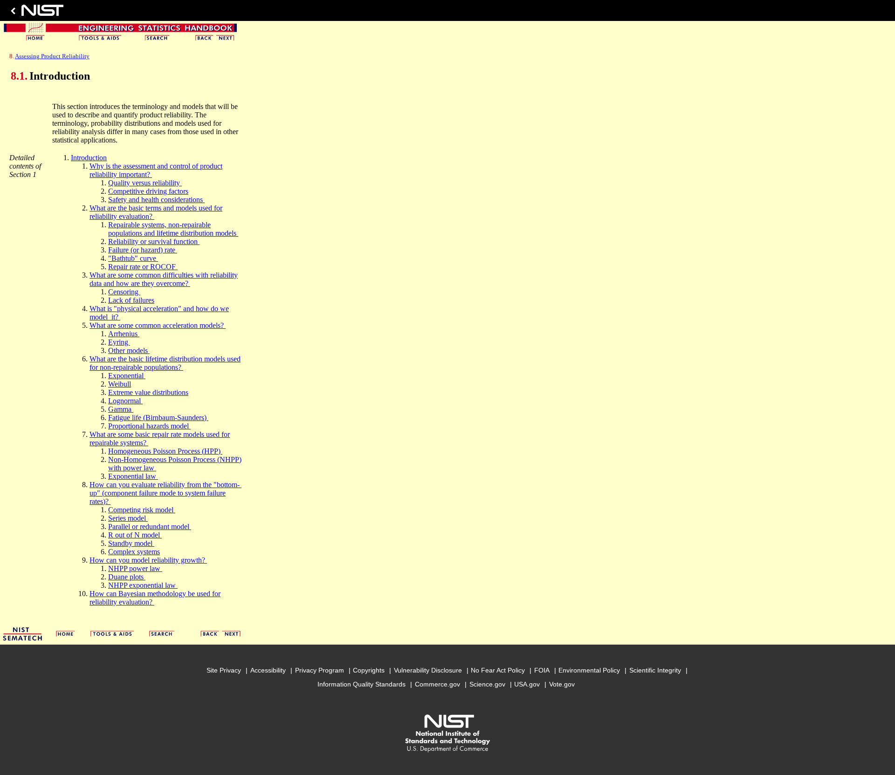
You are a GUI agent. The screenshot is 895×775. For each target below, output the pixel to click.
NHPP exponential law (143, 585)
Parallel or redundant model (149, 526)
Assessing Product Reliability (52, 56)
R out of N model (135, 535)
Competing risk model (141, 510)
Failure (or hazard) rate (142, 250)
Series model (128, 518)
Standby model (131, 543)
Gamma (120, 409)
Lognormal (125, 401)
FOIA (542, 670)
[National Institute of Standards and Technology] (35, 13)
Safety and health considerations (156, 200)
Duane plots (126, 577)
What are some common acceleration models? (158, 325)
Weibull (119, 384)
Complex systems (134, 552)
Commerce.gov (437, 684)
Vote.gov (562, 684)
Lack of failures (131, 300)
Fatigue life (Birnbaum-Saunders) (158, 417)
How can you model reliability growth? (148, 560)
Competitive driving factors (148, 191)
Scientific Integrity (655, 670)
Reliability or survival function (154, 241)
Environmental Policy (589, 670)
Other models (129, 350)
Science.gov (487, 684)
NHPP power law (135, 568)
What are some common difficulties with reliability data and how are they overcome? (164, 279)
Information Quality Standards (361, 684)
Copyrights (369, 670)
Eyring (119, 342)
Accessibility (268, 670)
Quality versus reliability (145, 183)
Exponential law (133, 476)
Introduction (89, 158)
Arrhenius (123, 334)
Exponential (126, 376)
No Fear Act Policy (498, 670)
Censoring (124, 292)
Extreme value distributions (148, 392)
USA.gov (527, 684)
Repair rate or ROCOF (143, 267)
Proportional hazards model (149, 426)
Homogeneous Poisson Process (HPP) (165, 451)
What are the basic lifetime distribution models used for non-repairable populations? (165, 363)
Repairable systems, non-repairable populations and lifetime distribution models (173, 229)
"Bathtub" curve (133, 258)
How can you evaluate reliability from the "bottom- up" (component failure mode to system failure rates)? (165, 493)
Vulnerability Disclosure (428, 670)
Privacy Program (319, 670)
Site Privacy (224, 670)
